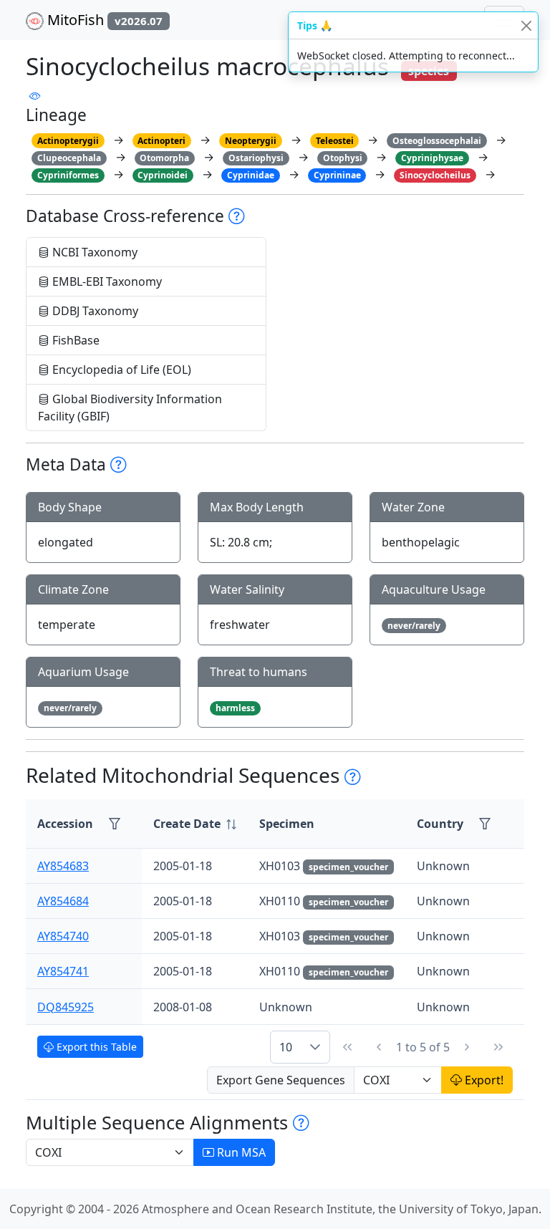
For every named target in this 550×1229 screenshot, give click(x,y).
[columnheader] (195, 824)
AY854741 (63, 971)
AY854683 (63, 866)
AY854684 (63, 901)
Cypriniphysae (432, 158)
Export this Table (95, 1047)
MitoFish (103, 19)
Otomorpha (164, 158)
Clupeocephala (69, 158)
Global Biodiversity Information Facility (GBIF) (130, 407)
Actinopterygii (68, 141)
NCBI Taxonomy (93, 252)
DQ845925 (65, 1007)
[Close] (526, 25)
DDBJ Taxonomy (93, 311)
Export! (482, 1080)
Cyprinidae (250, 175)
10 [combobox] (285, 1047)
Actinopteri (161, 141)
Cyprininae (337, 175)
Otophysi (342, 158)
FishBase (74, 340)
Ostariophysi (256, 158)
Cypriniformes (68, 175)
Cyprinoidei (163, 175)
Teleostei (335, 141)
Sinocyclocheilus (435, 175)
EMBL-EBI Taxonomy (105, 281)
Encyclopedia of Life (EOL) (120, 369)
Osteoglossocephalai (436, 141)
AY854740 (63, 936)
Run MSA (240, 1152)
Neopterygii (250, 141)
